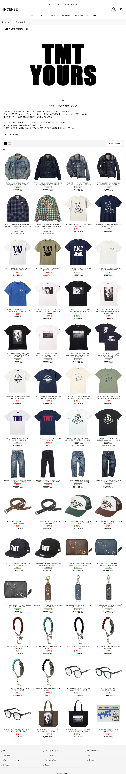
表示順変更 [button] (115, 144)
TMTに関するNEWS (11, 135)
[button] (113, 9)
